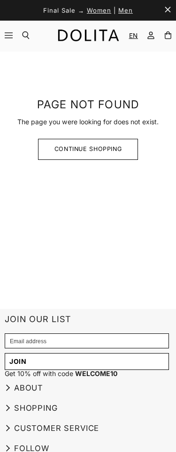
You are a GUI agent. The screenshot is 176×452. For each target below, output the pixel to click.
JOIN (18, 361)
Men (125, 10)
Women (99, 10)
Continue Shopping (88, 148)
